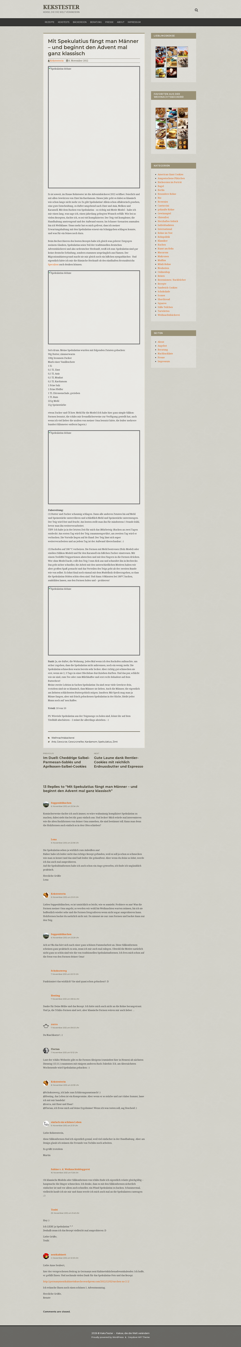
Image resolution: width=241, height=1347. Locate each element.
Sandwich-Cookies (167, 287)
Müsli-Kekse (164, 264)
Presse (109, 22)
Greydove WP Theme (139, 1337)
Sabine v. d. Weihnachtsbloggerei (70, 1169)
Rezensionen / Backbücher (172, 279)
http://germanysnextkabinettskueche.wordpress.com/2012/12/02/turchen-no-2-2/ (86, 1281)
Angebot (162, 345)
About (120, 22)
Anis (53, 741)
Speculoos (53, 264)
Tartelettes (163, 311)
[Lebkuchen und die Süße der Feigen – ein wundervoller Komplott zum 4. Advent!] (183, 112)
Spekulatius (105, 741)
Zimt (115, 741)
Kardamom (91, 741)
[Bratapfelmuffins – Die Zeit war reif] (183, 144)
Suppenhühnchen (61, 802)
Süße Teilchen (165, 307)
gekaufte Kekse (166, 209)
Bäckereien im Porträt (170, 182)
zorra (54, 1024)
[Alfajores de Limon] (172, 133)
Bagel (161, 186)
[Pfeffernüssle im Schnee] (172, 144)
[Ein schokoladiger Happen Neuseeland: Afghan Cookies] (161, 51)
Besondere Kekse (167, 193)
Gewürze (62, 741)
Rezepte (49, 22)
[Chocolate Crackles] (183, 61)
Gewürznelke (76, 741)
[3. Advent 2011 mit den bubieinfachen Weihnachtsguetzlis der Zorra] (161, 123)
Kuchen (162, 244)
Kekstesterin (57, 60)
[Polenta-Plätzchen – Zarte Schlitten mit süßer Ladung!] (161, 144)
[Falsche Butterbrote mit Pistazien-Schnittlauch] (161, 133)
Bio (159, 197)
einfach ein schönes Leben (66, 1122)
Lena (54, 839)
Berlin (161, 190)
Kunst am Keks (165, 248)
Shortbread (164, 299)
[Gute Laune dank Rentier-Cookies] (161, 112)
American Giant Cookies (170, 174)
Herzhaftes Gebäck (168, 221)
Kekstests (63, 22)
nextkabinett (58, 1254)
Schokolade (164, 291)
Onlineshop (164, 272)
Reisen (161, 275)
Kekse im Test (165, 232)
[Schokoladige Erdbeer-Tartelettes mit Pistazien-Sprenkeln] (161, 61)
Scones (161, 295)
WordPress (118, 1337)
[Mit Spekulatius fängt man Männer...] (172, 51)
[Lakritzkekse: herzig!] (172, 61)
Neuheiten (163, 268)
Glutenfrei (163, 217)
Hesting (55, 995)
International (165, 229)
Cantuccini (163, 205)
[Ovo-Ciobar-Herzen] (172, 72)
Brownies (163, 201)
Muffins (162, 260)
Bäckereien (80, 22)
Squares (162, 303)
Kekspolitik (164, 236)
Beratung (96, 22)
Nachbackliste (165, 353)
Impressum (134, 22)
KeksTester (61, 7)
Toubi (54, 1209)
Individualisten (166, 225)
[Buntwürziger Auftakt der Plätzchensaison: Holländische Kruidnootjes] (172, 112)
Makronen (163, 256)
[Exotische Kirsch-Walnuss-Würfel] (183, 123)
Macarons (163, 252)
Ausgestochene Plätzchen (171, 178)
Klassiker (163, 240)
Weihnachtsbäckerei (62, 738)
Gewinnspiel (164, 213)
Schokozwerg (59, 970)
